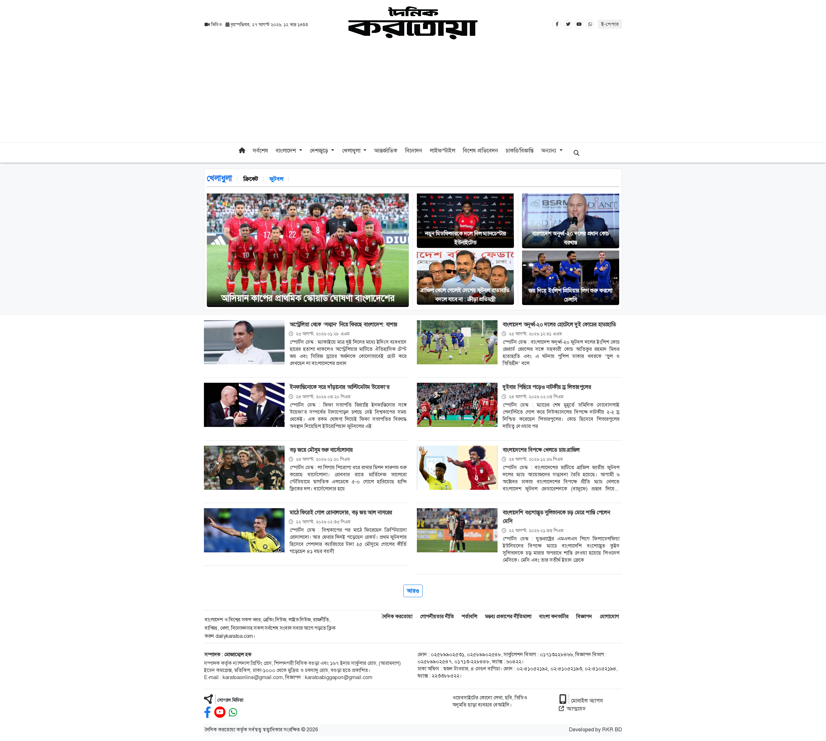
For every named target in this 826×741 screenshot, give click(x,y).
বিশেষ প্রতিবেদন (480, 150)
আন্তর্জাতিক (385, 150)
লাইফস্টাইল (442, 150)
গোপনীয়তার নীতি (437, 616)
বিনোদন (413, 150)
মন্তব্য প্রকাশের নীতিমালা (508, 616)
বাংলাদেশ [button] (286, 150)
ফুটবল (276, 179)
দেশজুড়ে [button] (320, 150)
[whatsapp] (233, 712)
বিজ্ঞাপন (584, 616)
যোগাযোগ (609, 616)
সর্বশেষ (260, 150)
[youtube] (220, 712)
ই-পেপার (610, 24)
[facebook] (207, 712)
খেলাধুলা (219, 178)
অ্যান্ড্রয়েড (576, 708)
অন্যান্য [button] (549, 150)
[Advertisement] (413, 94)
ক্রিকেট (250, 179)
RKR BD (612, 729)
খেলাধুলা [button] (352, 150)
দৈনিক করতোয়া (397, 616)
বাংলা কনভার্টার (554, 616)
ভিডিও (216, 24)
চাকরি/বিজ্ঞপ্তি (520, 150)
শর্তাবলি (469, 616)
